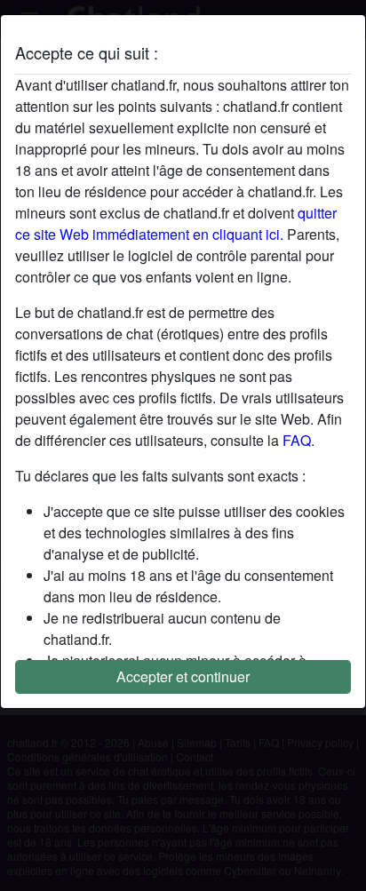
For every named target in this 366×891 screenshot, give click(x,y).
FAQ (296, 440)
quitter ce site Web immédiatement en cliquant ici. (176, 223)
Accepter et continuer (183, 676)
